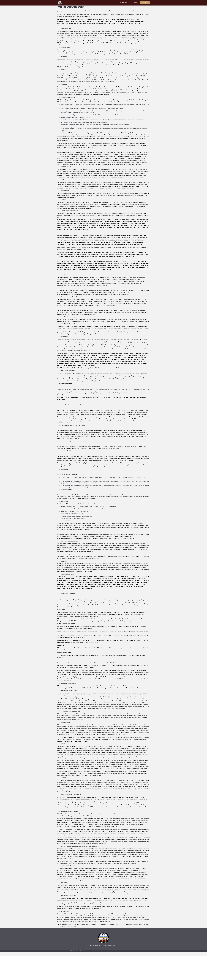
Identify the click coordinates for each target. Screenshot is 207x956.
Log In (145, 2)
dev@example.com (110, 945)
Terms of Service (127, 950)
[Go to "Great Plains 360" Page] (59, 3)
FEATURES (135, 2)
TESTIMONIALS (124, 2)
